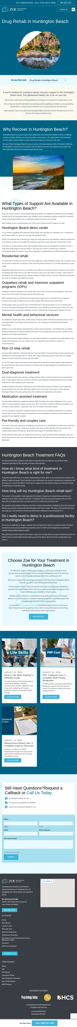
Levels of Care (7, 926)
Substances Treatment (10, 935)
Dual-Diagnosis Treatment (11, 978)
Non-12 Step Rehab (8, 981)
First (6, 826)
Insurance (5, 943)
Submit (11, 857)
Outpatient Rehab (8, 975)
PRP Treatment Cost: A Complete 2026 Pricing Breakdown (54, 678)
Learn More (13, 697)
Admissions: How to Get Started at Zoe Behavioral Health (16, 939)
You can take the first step (28, 605)
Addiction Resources (9, 932)
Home (4, 920)
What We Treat (7, 929)
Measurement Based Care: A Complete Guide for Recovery (19, 744)
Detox (4, 966)
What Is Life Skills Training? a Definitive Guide (19, 676)
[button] (73, 9)
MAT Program (7, 984)
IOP (3, 969)
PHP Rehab (6, 972)
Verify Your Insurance (9, 946)
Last (41, 826)
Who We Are (6, 923)
